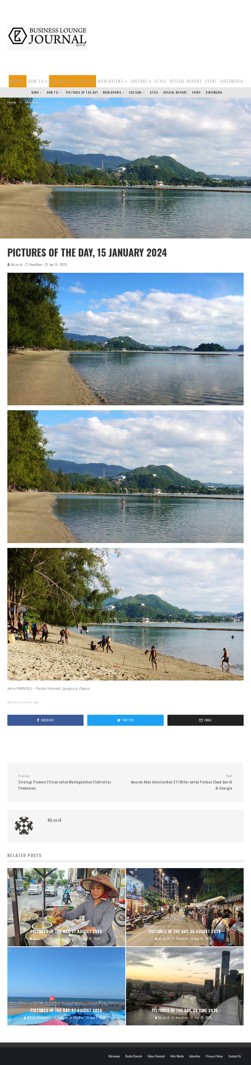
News (15, 81)
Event (211, 81)
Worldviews (111, 81)
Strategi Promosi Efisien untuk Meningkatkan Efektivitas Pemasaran (64, 782)
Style (160, 81)
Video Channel (156, 1056)
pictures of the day (24, 702)
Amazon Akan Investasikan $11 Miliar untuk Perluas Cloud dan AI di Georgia (181, 782)
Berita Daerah (134, 1056)
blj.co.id (16, 264)
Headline (36, 264)
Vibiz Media (177, 1056)
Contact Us (234, 1056)
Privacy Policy (214, 1056)
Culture (139, 81)
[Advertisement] (171, 36)
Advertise (194, 1056)
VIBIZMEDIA (231, 81)
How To (36, 81)
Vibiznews (114, 1056)
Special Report (185, 81)
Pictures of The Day (72, 81)
